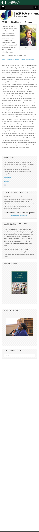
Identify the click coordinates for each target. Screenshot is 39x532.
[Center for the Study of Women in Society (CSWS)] (19, 15)
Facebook (7, 177)
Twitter (6, 181)
